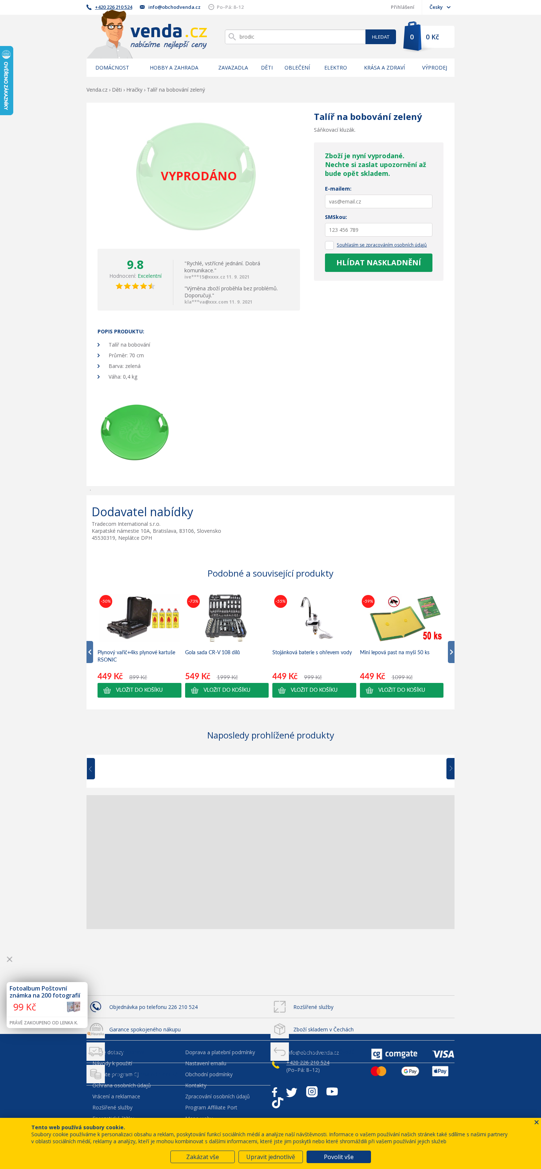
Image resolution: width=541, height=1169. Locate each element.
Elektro (335, 67)
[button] (139, 690)
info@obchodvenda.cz (174, 7)
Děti (267, 67)
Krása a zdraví (384, 67)
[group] (139, 645)
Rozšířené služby (313, 1006)
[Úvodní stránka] (146, 34)
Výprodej (434, 67)
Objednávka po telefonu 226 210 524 (153, 1006)
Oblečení (297, 67)
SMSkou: (336, 216)
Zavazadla (233, 67)
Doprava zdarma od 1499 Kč (143, 1074)
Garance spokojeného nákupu (145, 1029)
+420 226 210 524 (113, 7)
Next (448, 769)
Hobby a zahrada (174, 67)
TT (277, 1102)
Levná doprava (127, 1051)
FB (274, 1091)
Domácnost (112, 67)
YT (332, 1091)
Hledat (380, 36)
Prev (96, 769)
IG (312, 1091)
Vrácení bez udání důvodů (324, 1051)
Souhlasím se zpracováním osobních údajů (382, 245)
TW (291, 1091)
